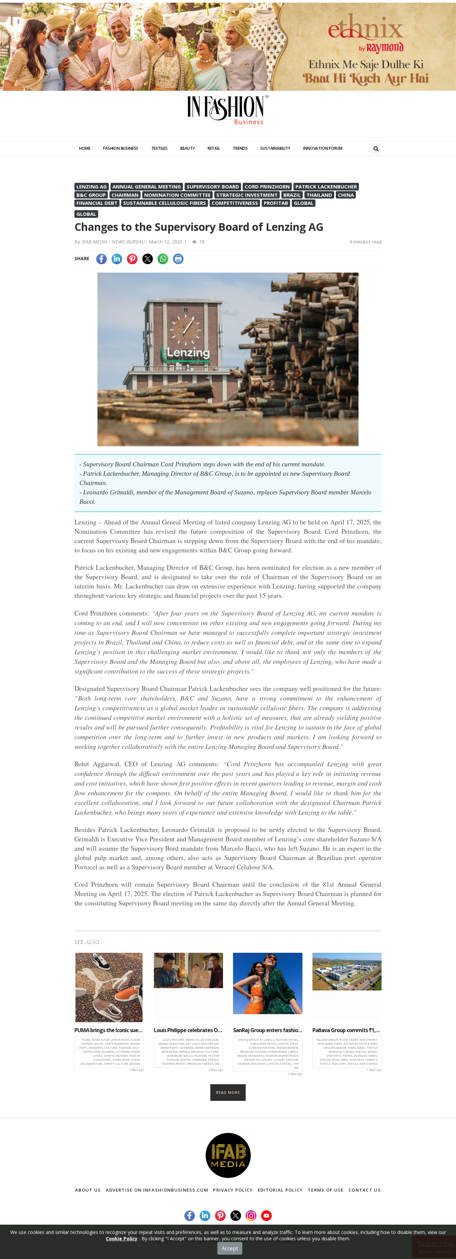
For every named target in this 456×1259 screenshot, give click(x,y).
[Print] (178, 258)
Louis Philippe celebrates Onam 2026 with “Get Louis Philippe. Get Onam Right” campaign (188, 1030)
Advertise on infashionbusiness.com (157, 1190)
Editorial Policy (280, 1190)
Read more (228, 1092)
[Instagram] (251, 1215)
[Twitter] (147, 258)
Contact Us (365, 1190)
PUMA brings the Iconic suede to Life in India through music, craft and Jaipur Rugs (109, 1030)
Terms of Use (326, 1190)
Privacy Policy (233, 1190)
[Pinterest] (132, 258)
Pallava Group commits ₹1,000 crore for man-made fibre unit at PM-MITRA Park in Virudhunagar (347, 1030)
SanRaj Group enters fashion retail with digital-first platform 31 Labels (267, 1030)
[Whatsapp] (163, 258)
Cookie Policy (122, 1238)
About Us (88, 1190)
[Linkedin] (116, 258)
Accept (230, 1248)
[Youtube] (266, 1215)
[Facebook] (101, 258)
